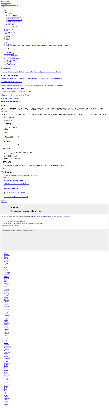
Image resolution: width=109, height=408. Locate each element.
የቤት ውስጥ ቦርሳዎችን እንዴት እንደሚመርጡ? (16, 197)
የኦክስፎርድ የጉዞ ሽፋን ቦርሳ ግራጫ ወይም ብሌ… (16, 95)
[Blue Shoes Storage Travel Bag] (10, 98)
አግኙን (5, 33)
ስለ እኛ (6, 30)
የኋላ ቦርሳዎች (10, 13)
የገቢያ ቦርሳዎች (11, 23)
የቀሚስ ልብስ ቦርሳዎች (13, 18)
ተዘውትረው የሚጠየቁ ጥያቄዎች (12, 29)
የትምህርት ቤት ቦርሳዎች (13, 21)
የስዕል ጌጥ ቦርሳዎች (12, 15)
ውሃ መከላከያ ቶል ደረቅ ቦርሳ (9, 75)
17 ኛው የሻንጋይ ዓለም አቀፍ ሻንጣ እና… (14, 180)
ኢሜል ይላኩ (4, 202)
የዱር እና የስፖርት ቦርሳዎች (14, 17)
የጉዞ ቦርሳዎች (10, 24)
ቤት (5, 10)
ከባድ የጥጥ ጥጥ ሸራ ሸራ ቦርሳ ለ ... (11, 82)
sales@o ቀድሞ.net (13, 155)
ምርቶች (6, 12)
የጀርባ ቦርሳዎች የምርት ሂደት (11, 188)
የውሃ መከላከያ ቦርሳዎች (13, 26)
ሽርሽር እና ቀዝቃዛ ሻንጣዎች (14, 20)
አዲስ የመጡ (5, 68)
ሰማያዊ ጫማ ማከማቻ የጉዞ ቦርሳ (11, 101)
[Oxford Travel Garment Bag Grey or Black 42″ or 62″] (16, 91)
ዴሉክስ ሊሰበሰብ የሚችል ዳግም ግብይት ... (14, 88)
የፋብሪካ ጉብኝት (11, 32)
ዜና (5, 27)
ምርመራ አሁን (4, 168)
